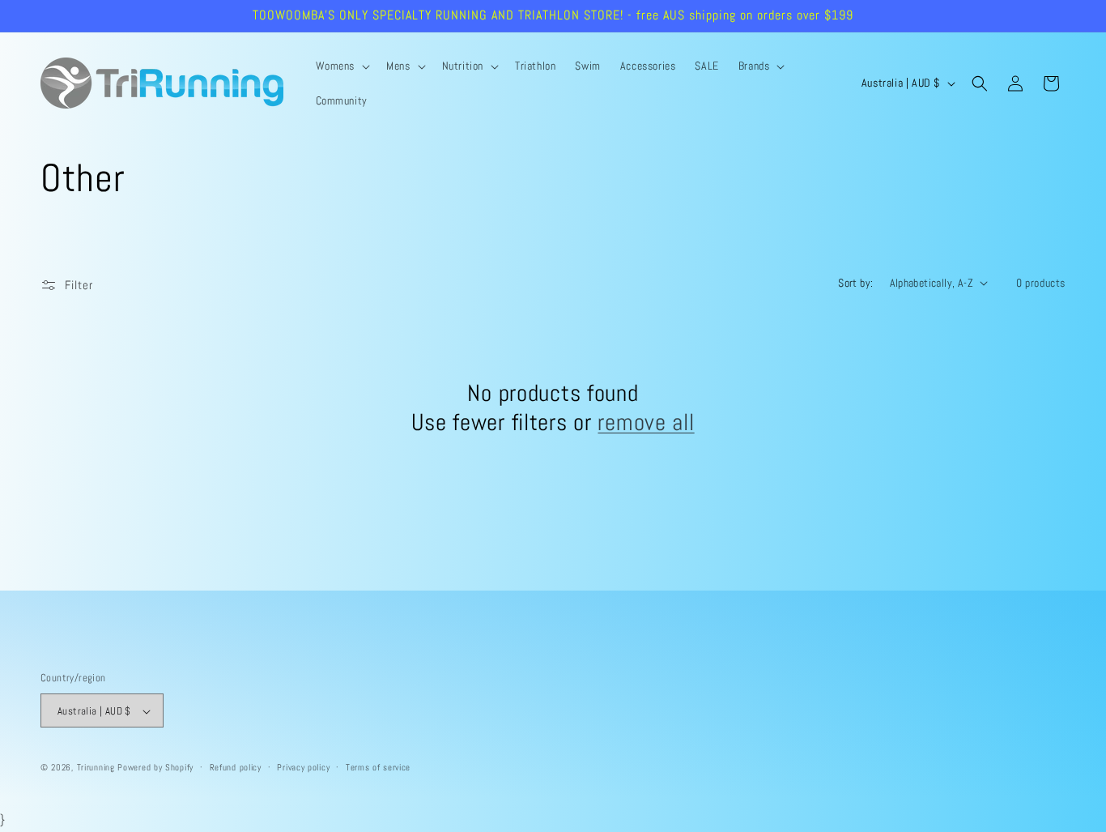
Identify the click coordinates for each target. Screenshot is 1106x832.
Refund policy (236, 768)
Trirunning (96, 768)
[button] (341, 66)
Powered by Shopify (155, 768)
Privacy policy (303, 768)
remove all (646, 422)
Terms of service (378, 768)
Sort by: (855, 282)
